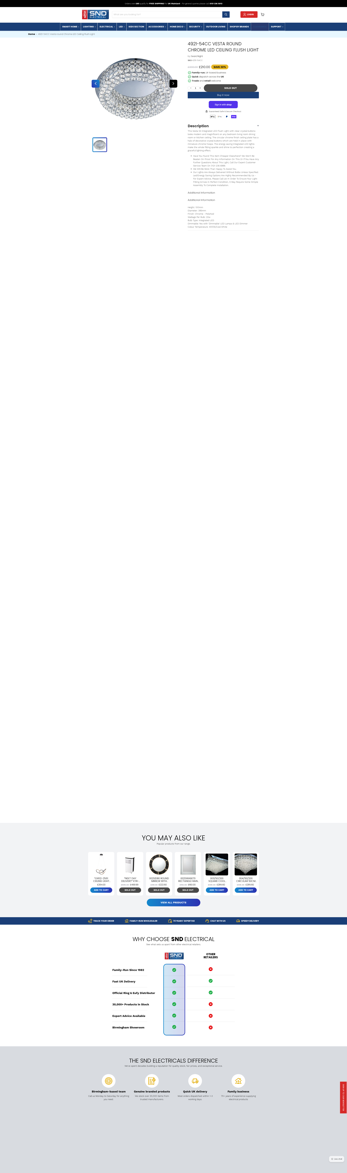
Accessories (156, 26)
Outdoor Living (215, 26)
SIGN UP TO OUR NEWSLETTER (343, 1097)
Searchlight (197, 56)
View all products (173, 902)
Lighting (88, 26)
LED (121, 26)
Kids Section (136, 26)
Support (276, 26)
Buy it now (223, 95)
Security (195, 26)
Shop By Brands (239, 26)
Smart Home (70, 26)
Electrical (106, 26)
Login (250, 14)
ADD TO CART (101, 890)
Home (31, 34)
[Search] (226, 14)
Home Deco (177, 26)
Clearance (260, 26)
